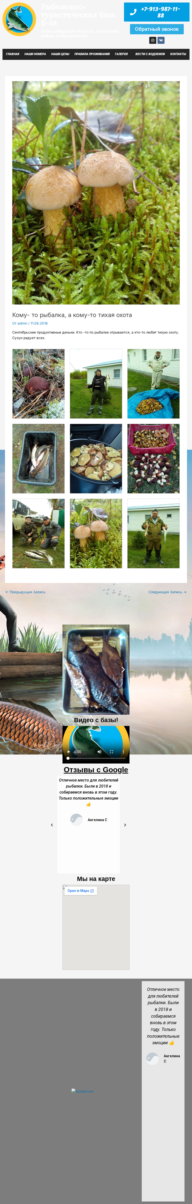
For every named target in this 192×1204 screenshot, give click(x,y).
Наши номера (35, 54)
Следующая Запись (167, 592)
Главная (12, 54)
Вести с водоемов (150, 54)
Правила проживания (92, 54)
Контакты (178, 54)
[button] (68, 669)
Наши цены (60, 54)
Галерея (121, 54)
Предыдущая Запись (26, 592)
